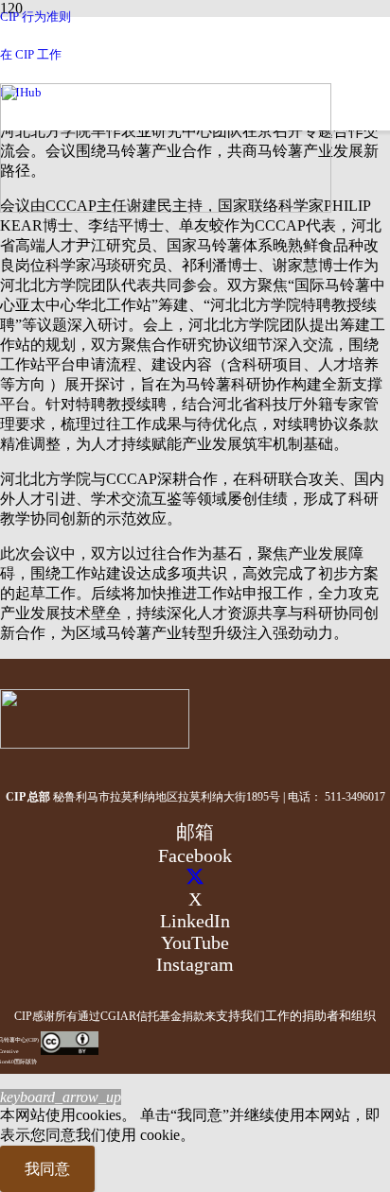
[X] (195, 877)
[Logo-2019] (165, 207)
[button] (60, 1097)
